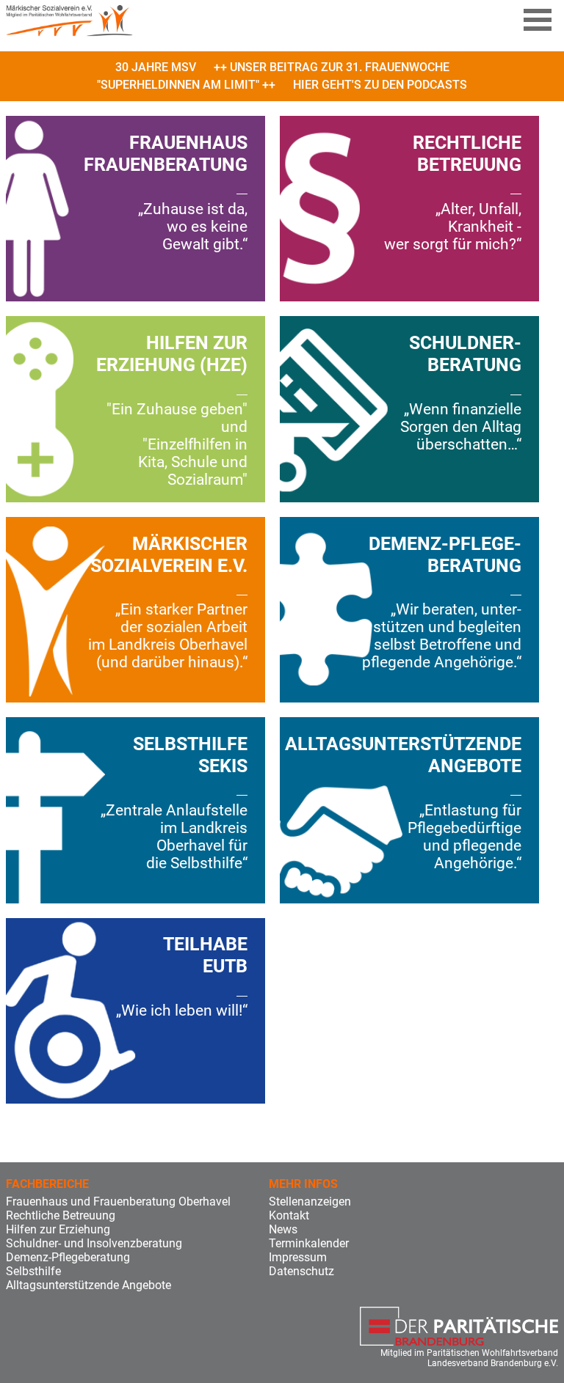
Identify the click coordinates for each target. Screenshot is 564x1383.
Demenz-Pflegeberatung (68, 1257)
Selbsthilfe (33, 1271)
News (283, 1229)
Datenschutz (301, 1271)
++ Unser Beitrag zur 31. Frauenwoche (331, 67)
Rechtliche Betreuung (60, 1215)
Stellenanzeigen (310, 1201)
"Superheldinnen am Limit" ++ (186, 85)
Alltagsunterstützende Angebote (88, 1285)
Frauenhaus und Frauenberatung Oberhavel (118, 1201)
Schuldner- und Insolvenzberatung (94, 1243)
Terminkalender (309, 1243)
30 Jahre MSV (155, 67)
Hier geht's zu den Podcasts (380, 85)
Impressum (298, 1257)
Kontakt (289, 1215)
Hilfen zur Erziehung (58, 1229)
